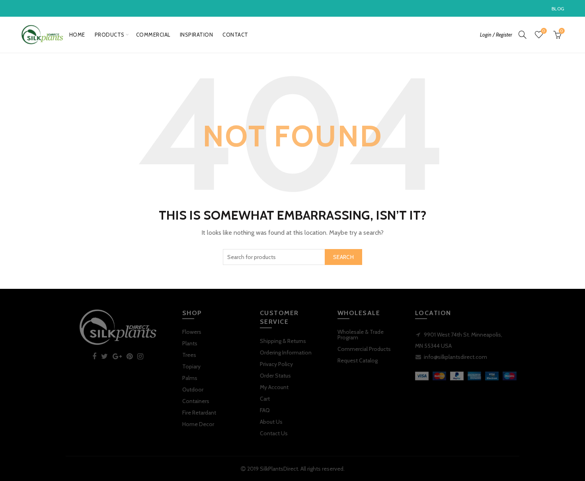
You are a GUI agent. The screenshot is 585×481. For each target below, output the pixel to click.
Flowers (191, 331)
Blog (558, 9)
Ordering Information (286, 352)
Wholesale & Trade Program (360, 334)
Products (110, 34)
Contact (235, 34)
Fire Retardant (199, 412)
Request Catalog (357, 360)
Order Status (275, 375)
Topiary (191, 366)
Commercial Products (364, 348)
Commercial (153, 34)
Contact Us (274, 433)
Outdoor (192, 389)
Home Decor (198, 424)
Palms (189, 378)
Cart (265, 398)
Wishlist (543, 31)
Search (343, 257)
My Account (274, 387)
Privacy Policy (276, 364)
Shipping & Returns (283, 341)
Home (77, 34)
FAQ (265, 410)
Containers (195, 401)
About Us (271, 421)
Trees (189, 354)
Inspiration (196, 34)
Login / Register (496, 34)
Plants (189, 343)
